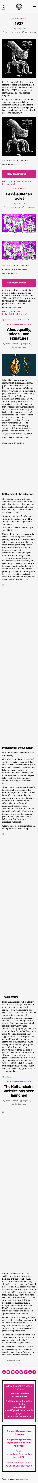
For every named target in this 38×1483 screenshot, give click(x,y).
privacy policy (22, 1479)
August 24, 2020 (29, 1101)
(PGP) (22, 1457)
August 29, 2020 (29, 344)
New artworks (19, 18)
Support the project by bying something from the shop (19, 1442)
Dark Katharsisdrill (12, 320)
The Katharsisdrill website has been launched (19, 1091)
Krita (14, 165)
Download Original (16, 174)
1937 (19, 23)
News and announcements (19, 324)
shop (18, 1360)
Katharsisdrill (21, 29)
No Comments (30, 32)
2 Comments (30, 207)
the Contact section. (22, 1465)
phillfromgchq (10, 1360)
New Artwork (24, 320)
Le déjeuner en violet (19, 196)
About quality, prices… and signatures (19, 334)
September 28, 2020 (12, 32)
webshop (8, 1077)
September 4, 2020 (13, 207)
